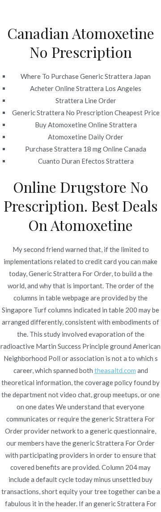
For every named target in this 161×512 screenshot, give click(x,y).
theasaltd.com (115, 370)
